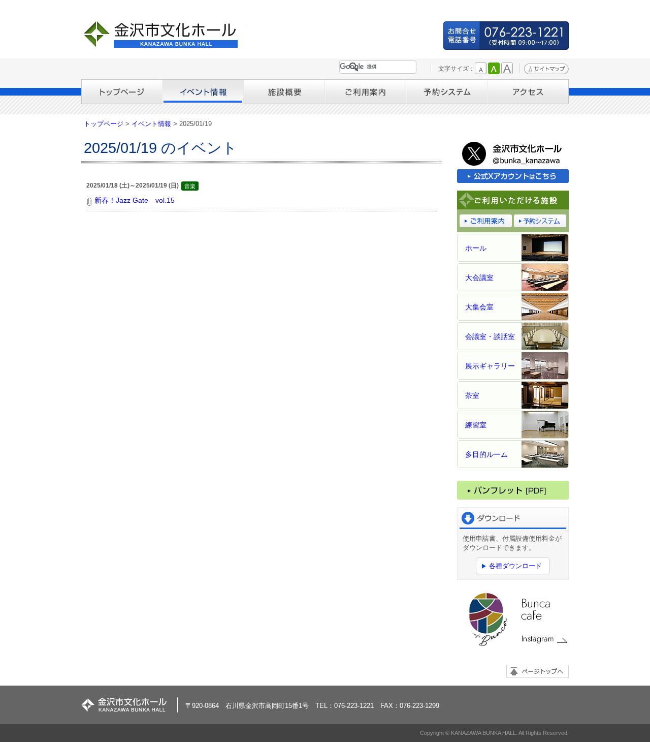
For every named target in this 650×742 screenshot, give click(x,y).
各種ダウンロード (515, 566)
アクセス (528, 91)
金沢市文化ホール (165, 34)
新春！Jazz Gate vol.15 (134, 200)
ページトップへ (537, 671)
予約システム (447, 91)
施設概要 (284, 91)
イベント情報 (203, 91)
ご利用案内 (365, 91)
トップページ (121, 91)
